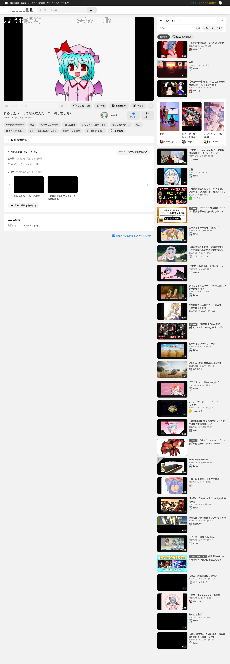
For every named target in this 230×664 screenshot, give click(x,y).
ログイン (194, 3)
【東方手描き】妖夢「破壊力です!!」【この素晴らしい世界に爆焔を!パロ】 (207, 248)
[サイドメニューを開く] (7, 10)
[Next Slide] (147, 234)
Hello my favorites (198, 459)
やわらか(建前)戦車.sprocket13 (205, 362)
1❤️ (162, 134)
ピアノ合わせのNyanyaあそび (204, 382)
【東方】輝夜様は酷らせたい (203, 575)
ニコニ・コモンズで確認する (133, 152)
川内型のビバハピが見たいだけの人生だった (207, 500)
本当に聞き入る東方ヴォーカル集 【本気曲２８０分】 (206, 306)
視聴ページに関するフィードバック (133, 264)
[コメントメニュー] (222, 20)
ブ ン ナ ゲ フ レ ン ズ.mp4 (204, 403)
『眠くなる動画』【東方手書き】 (205, 479)
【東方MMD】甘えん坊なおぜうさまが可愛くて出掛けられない (207, 422)
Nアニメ (55, 3)
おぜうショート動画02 (213, 135)
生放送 (23, 3)
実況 (48, 3)
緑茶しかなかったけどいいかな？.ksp (207, 517)
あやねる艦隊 (195, 614)
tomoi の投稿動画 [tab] (183, 37)
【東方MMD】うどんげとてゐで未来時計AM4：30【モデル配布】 (207, 83)
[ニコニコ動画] (22, 10)
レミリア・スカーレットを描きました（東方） (190, 136)
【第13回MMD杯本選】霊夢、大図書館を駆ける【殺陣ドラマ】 (207, 635)
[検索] (92, 10)
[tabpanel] (191, 345)
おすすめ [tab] (163, 37)
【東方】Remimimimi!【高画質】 (205, 595)
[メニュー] (150, 106)
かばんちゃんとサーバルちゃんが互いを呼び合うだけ (207, 287)
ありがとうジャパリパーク (202, 343)
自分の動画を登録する (25, 205)
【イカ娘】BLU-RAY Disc (202, 537)
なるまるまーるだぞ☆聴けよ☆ (204, 227)
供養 (191, 62)
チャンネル (33, 3)
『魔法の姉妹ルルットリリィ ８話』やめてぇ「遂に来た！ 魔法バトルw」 (206, 190)
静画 (17, 3)
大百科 (42, 3)
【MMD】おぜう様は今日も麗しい (206, 266)
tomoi (113, 115)
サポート (147, 117)
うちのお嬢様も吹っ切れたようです (206, 43)
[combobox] (62, 10)
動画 (12, 3)
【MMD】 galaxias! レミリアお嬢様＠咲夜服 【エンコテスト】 (206, 151)
